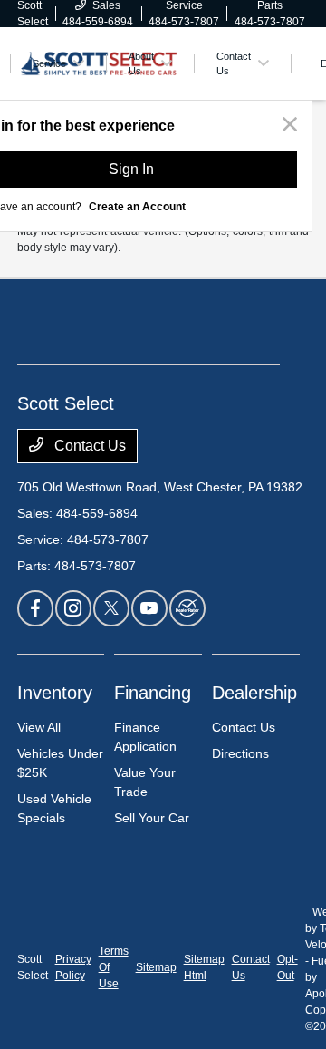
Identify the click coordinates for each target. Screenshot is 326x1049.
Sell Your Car (151, 818)
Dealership (254, 693)
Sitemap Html (204, 967)
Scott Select (32, 967)
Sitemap (156, 967)
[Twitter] (111, 608)
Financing (152, 693)
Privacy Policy (73, 967)
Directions (240, 753)
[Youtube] (149, 608)
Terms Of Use (114, 967)
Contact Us (88, 445)
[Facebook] (35, 608)
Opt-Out (287, 967)
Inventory (54, 693)
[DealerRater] (187, 608)
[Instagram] (73, 608)
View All (39, 727)
